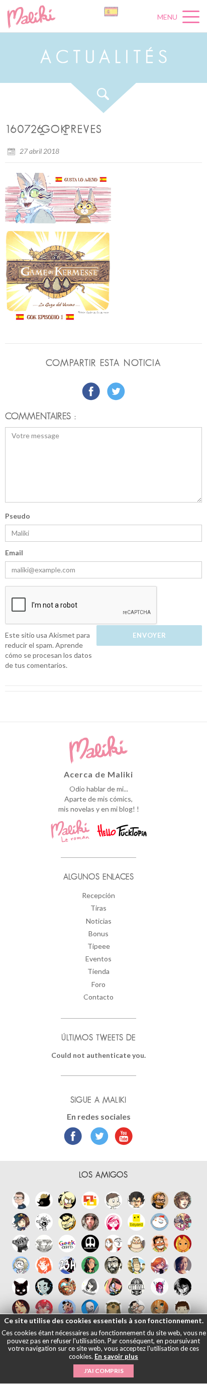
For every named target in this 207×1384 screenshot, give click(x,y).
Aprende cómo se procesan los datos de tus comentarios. (48, 655)
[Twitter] (96, 1137)
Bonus (98, 933)
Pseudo (17, 516)
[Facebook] (73, 1137)
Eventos (98, 958)
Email (14, 552)
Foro (98, 984)
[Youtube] (121, 1137)
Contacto (98, 997)
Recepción (98, 895)
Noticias (99, 921)
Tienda (98, 971)
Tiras (98, 908)
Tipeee (98, 946)
